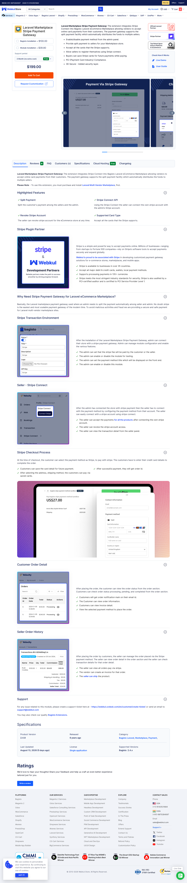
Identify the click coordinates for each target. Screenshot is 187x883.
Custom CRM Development (95, 812)
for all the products (123, 420)
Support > (157, 827)
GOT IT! (22, 875)
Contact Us (123, 833)
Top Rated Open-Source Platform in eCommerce (156, 45)
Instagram (160, 840)
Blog (120, 820)
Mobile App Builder (23, 845)
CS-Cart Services (57, 841)
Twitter (159, 832)
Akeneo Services (56, 828)
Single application (78, 750)
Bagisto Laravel (126, 738)
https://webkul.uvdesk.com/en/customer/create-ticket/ (118, 706)
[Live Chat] (180, 876)
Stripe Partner (155, 36)
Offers (174, 3)
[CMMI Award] (29, 853)
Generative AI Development (95, 833)
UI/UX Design (89, 845)
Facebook (160, 836)
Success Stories (125, 807)
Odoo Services (56, 803)
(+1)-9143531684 (32, 3)
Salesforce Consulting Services (62, 807)
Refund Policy (124, 841)
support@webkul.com (28, 710)
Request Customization (32, 83)
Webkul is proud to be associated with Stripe (98, 257)
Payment (152, 738)
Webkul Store (13, 9)
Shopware (19, 841)
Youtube (159, 844)
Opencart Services (57, 816)
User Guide (161, 66)
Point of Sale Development (95, 816)
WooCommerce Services (60, 820)
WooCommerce (21, 812)
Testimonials (123, 803)
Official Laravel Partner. (155, 27)
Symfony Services (57, 837)
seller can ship (90, 676)
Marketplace (141, 738)
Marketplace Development (95, 799)
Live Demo (161, 60)
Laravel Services (56, 833)
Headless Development (93, 807)
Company (122, 799)
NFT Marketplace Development (97, 837)
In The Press (123, 816)
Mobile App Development (94, 803)
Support (181, 3)
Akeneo (18, 824)
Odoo (17, 807)
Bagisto (18, 799)
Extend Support (124, 828)
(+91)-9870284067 (13, 3)
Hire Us (165, 3)
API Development (91, 828)
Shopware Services (58, 824)
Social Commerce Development (97, 820)
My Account (153, 9)
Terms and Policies (126, 837)
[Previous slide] (64, 113)
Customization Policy (127, 845)
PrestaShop (20, 828)
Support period (21, 53)
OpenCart (19, 833)
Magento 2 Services (58, 799)
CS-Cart (18, 837)
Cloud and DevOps (92, 841)
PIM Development (91, 824)
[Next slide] (172, 113)
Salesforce (19, 816)
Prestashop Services (58, 812)
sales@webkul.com (161, 822)
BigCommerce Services (59, 845)
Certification (123, 812)
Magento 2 (19, 803)
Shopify (18, 820)
